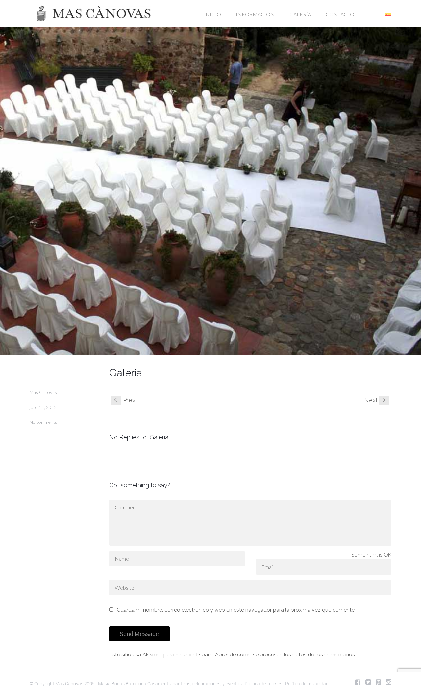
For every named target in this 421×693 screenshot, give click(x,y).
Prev (125, 400)
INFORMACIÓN (255, 14)
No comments (43, 422)
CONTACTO (340, 14)
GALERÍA (300, 14)
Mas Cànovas (43, 392)
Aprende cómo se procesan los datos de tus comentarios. (285, 655)
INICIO (212, 14)
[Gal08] (210, 191)
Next (375, 400)
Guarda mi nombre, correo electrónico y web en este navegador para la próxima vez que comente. (236, 610)
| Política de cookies (262, 683)
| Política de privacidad (306, 683)
